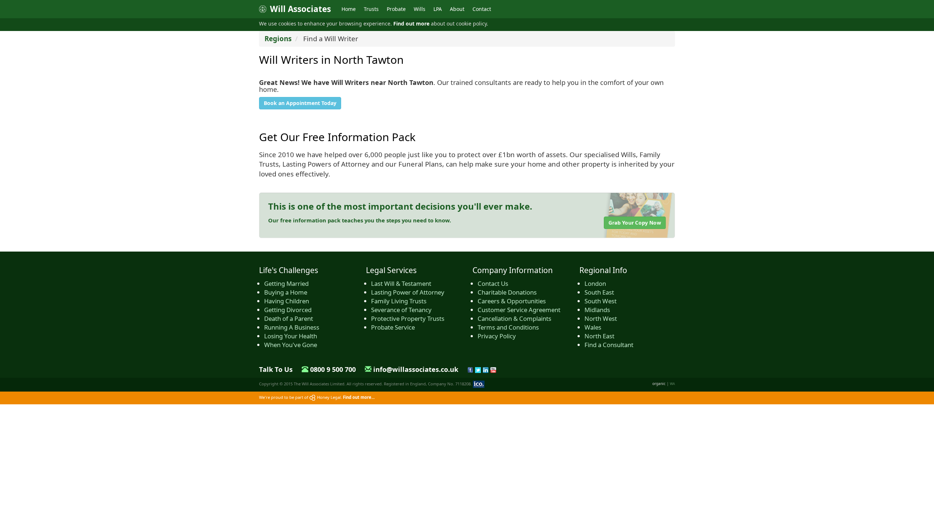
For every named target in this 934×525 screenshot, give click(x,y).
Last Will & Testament (401, 283)
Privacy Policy (497, 336)
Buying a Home (285, 292)
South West (600, 301)
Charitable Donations (507, 292)
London (595, 283)
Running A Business (291, 327)
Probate (396, 8)
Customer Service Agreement (519, 310)
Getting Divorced (288, 310)
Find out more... (359, 397)
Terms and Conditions (508, 327)
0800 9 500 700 (333, 369)
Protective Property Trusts (407, 318)
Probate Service (393, 327)
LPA (437, 8)
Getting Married (286, 283)
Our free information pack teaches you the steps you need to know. (359, 220)
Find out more (411, 23)
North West (600, 318)
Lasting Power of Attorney (407, 292)
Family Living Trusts (399, 301)
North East (599, 336)
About (457, 8)
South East (599, 292)
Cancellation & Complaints (514, 318)
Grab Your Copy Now (635, 222)
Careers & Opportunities (512, 301)
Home (348, 8)
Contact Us (493, 283)
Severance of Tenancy (401, 310)
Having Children (286, 301)
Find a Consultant (608, 345)
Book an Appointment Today (300, 103)
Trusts (371, 8)
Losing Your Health (290, 336)
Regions (278, 38)
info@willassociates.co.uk (415, 369)
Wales (592, 327)
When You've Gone (290, 345)
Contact (481, 8)
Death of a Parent (288, 318)
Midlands (597, 310)
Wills (419, 8)
